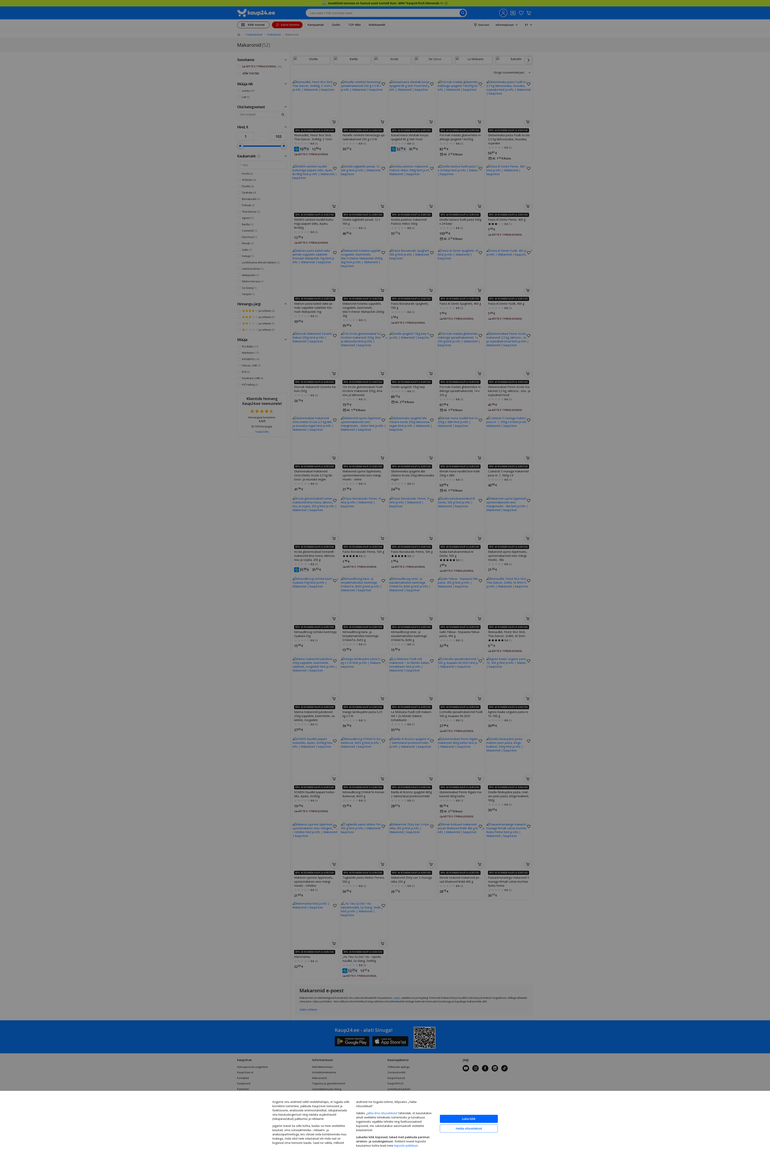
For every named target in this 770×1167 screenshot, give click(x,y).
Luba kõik (468, 1119)
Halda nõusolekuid (469, 1128)
